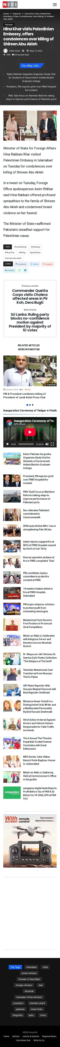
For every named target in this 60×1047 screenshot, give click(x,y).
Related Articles (29, 345)
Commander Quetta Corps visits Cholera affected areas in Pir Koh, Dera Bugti (30, 295)
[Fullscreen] (52, 444)
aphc (31, 1015)
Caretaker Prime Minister (29, 997)
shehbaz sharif (37, 1003)
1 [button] (27, 405)
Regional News (49, 1036)
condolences (21, 247)
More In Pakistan (29, 349)
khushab (29, 991)
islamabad (31, 967)
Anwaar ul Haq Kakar (29, 979)
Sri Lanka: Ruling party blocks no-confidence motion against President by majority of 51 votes (30, 320)
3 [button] (32, 405)
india (45, 967)
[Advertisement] (30, 910)
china (43, 1015)
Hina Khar (10, 252)
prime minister (29, 973)
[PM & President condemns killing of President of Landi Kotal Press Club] (30, 371)
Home (6, 13)
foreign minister (24, 985)
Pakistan (17, 13)
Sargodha (17, 1015)
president (18, 1003)
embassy (36, 247)
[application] (30, 432)
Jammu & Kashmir (30, 1036)
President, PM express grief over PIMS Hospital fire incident (31, 88)
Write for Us (39, 1040)
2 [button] (30, 405)
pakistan (20, 1009)
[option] (30, 377)
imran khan (36, 1009)
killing (23, 252)
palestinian (35, 252)
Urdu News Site (23, 1040)
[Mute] (47, 444)
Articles (15, 1036)
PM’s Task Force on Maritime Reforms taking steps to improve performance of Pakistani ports (31, 97)
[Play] (7, 444)
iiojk (41, 985)
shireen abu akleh (14, 258)
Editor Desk (14, 51)
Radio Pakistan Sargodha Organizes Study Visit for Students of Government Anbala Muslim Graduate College (31, 77)
